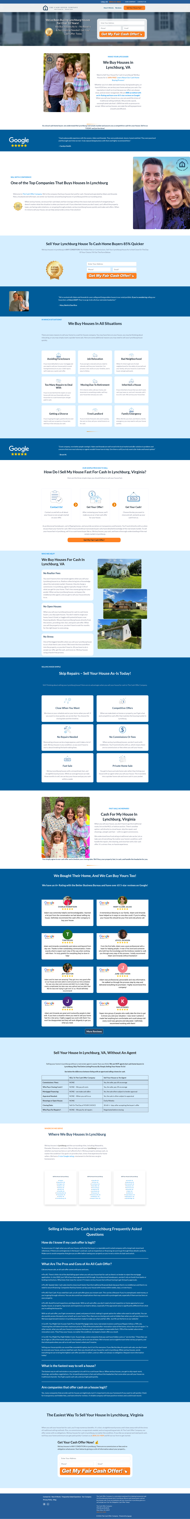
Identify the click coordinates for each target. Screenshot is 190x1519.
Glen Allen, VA (95, 1186)
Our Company (86, 1497)
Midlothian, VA (95, 1196)
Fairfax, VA (95, 1182)
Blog (54, 1500)
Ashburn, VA (61, 1186)
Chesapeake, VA (61, 1194)
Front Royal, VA (95, 1184)
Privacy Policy (47, 1500)
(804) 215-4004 (98, 1435)
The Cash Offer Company (32, 194)
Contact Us (47, 1497)
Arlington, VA (61, 1184)
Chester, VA (61, 1196)
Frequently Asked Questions (71, 1497)
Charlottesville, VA (61, 1193)
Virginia (61, 1180)
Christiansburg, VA (61, 1198)
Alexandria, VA (61, 1182)
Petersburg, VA (130, 1182)
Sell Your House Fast (134, 8)
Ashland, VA (61, 1187)
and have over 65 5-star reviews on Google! (123, 95)
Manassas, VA (95, 1193)
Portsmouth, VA (130, 1184)
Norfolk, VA (130, 1180)
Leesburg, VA (95, 1189)
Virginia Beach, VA (130, 1194)
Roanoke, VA (130, 1189)
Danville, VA (95, 1180)
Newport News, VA (95, 1198)
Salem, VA (129, 1191)
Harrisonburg (95, 1187)
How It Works (109, 8)
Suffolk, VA (130, 1193)
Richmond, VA (130, 1187)
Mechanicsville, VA (95, 1194)
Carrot (129, 1516)
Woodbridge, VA (130, 1198)
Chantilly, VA (61, 1191)
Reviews (118, 8)
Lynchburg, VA (95, 1191)
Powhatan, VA (129, 1186)
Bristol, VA (61, 1189)
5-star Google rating (66, 1156)
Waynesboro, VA (130, 1196)
